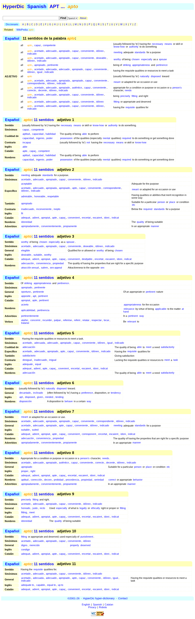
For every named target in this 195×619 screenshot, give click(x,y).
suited (35, 430)
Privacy (92, 607)
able (84, 134)
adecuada (51, 69)
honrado (25, 508)
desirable (26, 254)
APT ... (57, 6)
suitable (38, 254)
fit (22, 213)
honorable (39, 196)
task (175, 360)
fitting (134, 96)
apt (34, 296)
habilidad (51, 134)
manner (155, 226)
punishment (86, 536)
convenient (74, 217)
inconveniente (43, 209)
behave (69, 401)
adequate (28, 364)
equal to (51, 585)
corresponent (89, 434)
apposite (25, 296)
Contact (123, 598)
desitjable (87, 259)
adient (35, 217)
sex (102, 267)
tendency (116, 392)
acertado (39, 51)
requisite (130, 107)
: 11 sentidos (39, 120)
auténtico (77, 87)
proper (24, 471)
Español (12, 38)
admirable (26, 196)
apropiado (64, 51)
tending (59, 397)
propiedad (58, 263)
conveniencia (43, 263)
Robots (103, 607)
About (83, 18)
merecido (35, 545)
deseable (101, 58)
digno (24, 545)
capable (40, 585)
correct (112, 479)
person (161, 202)
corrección (36, 479)
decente (42, 90)
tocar (106, 320)
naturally (144, 76)
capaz (37, 45)
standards (140, 52)
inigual (52, 360)
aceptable (26, 183)
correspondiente (36, 83)
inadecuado (27, 209)
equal (38, 364)
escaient (97, 217)
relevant (131, 321)
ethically (95, 508)
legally (83, 508)
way (141, 316)
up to (60, 585)
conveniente (87, 51)
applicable (160, 309)
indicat (115, 217)
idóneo (100, 51)
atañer (24, 320)
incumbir (47, 320)
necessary (157, 44)
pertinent (150, 291)
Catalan (109, 604)
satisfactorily (167, 347)
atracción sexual (30, 267)
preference (87, 392)
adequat (25, 217)
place (172, 202)
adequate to (27, 585)
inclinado (38, 392)
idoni (106, 217)
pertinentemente (30, 316)
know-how (119, 46)
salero (44, 267)
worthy (117, 59)
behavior (137, 479)
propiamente (70, 226)
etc (133, 205)
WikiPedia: (25, 29)
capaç (33, 151)
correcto (31, 90)
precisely (125, 96)
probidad (58, 479)
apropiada (64, 80)
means (168, 44)
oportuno (26, 291)
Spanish (36, 6)
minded (49, 397)
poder (49, 138)
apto (74, 188)
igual (39, 72)
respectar (97, 320)
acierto (24, 304)
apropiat (45, 217)
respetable (53, 196)
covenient (63, 368)
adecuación (27, 263)
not (88, 142)
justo (35, 508)
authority (133, 46)
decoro (48, 479)
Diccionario (12, 24)
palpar (57, 320)
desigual (27, 360)
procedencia (72, 479)
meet (148, 347)
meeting (118, 52)
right (32, 471)
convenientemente (51, 226)
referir (77, 320)
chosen (136, 59)
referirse (67, 320)
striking (127, 65)
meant (117, 82)
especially (146, 59)
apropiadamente (30, 226)
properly (74, 545)
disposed (156, 76)
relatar (85, 320)
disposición (25, 401)
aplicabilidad (28, 310)
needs (128, 90)
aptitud (26, 134)
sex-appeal (56, 267)
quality (140, 222)
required (126, 138)
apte (25, 151)
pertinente (52, 65)
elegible (25, 250)
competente (49, 45)
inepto (57, 209)
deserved (85, 545)
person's (177, 87)
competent (44, 151)
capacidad (37, 134)
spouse (163, 59)
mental (106, 138)
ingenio (40, 138)
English (86, 604)
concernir (35, 320)
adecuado (51, 51)
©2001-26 (73, 598)
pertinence (162, 65)
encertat (86, 217)
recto (42, 508)
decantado (25, 392)
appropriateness (141, 65)
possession (66, 138)
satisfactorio (29, 356)
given (40, 397)
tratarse (25, 323)
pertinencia (43, 310)
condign (25, 549)
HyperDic (13, 6)
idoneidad (26, 222)
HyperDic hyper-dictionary (99, 598)
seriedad (99, 479)
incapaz (27, 142)
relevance (129, 309)
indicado (32, 53)
